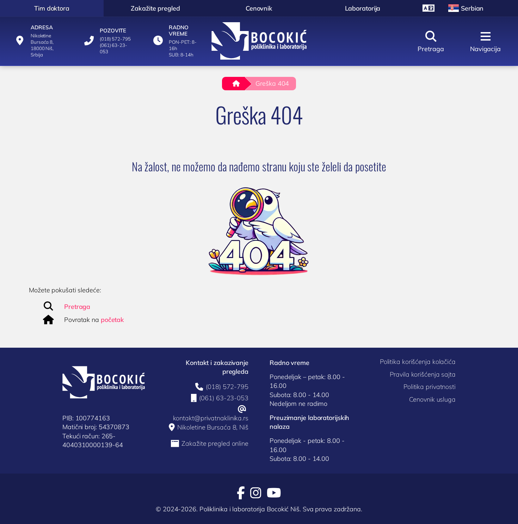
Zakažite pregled (155, 8)
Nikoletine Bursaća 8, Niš (212, 427)
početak (112, 320)
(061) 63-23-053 (223, 398)
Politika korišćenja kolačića (418, 362)
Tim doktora (51, 8)
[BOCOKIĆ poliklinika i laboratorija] (259, 41)
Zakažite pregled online (214, 443)
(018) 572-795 (227, 386)
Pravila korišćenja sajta (423, 374)
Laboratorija (363, 8)
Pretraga (77, 307)
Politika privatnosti (429, 387)
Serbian (472, 8)
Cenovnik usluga (432, 399)
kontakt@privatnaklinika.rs (210, 418)
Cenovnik (259, 8)
